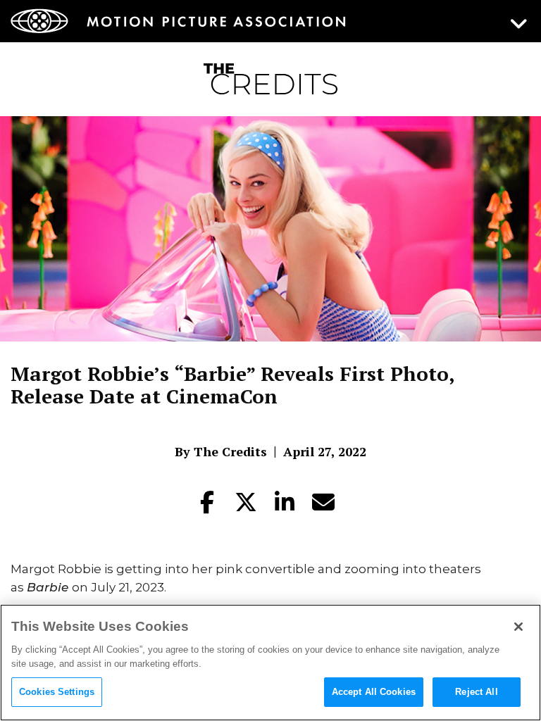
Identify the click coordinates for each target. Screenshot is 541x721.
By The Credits (221, 451)
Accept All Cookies (374, 691)
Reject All (476, 691)
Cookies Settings (56, 691)
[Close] (518, 626)
